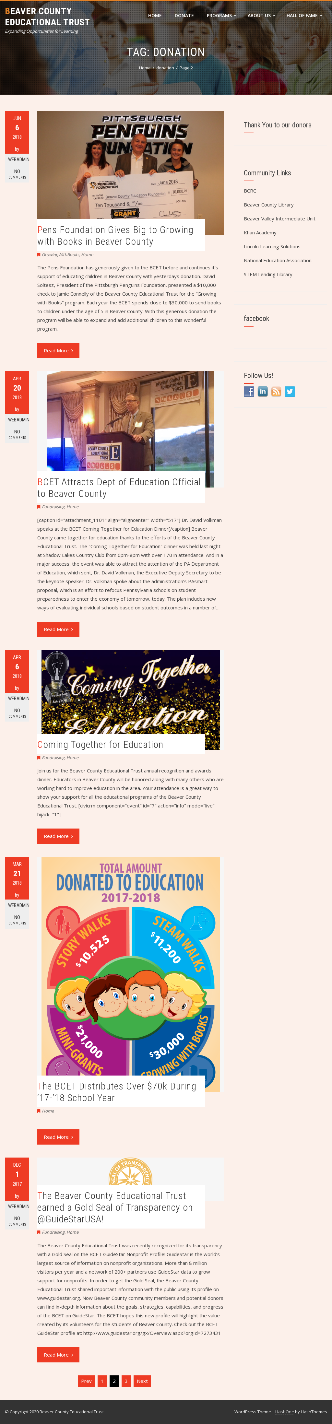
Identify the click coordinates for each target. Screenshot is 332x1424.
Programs (219, 15)
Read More (56, 350)
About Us (259, 15)
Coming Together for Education (100, 744)
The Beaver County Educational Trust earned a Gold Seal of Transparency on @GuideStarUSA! (115, 1207)
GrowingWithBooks (60, 254)
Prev (86, 1381)
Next (142, 1381)
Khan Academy (260, 232)
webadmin (18, 159)
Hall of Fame (302, 15)
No (17, 174)
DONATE (184, 15)
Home (155, 15)
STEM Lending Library (268, 274)
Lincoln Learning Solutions (272, 246)
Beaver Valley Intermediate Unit (279, 218)
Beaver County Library (269, 204)
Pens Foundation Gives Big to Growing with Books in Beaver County (115, 235)
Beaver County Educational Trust (47, 17)
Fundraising (53, 507)
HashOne (284, 1412)
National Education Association (278, 260)
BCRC (250, 190)
